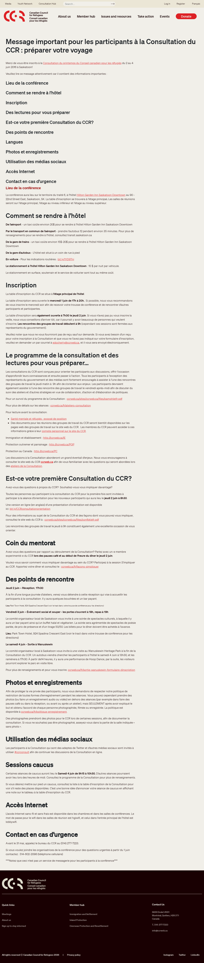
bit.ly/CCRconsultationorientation (30, 508)
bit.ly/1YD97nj (66, 259)
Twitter (182, 954)
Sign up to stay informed (14, 926)
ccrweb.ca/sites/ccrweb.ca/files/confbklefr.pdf (71, 519)
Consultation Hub (47, 3)
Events (165, 16)
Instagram (169, 954)
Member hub (86, 16)
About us (64, 16)
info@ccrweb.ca (160, 930)
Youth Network (25, 3)
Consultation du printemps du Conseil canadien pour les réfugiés (82, 63)
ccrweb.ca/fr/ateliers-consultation (70, 405)
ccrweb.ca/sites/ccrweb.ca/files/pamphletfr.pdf (94, 398)
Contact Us (158, 904)
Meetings (6, 914)
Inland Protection (78, 920)
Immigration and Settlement (83, 914)
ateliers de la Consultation (26, 466)
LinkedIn (195, 954)
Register (181, 3)
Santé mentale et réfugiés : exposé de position (39, 418)
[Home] (26, 16)
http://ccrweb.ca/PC (45, 451)
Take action (146, 16)
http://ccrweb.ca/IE (54, 437)
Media (8, 3)
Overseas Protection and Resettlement (89, 926)
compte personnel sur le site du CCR (64, 431)
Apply (114, 4)
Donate (186, 16)
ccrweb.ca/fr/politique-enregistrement (44, 711)
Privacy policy (73, 954)
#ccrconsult (22, 752)
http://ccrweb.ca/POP (61, 444)
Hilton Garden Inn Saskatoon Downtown (101, 195)
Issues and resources (116, 16)
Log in (167, 3)
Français (196, 3)
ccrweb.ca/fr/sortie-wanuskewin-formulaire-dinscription (101, 669)
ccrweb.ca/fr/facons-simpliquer (80, 566)
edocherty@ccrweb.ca (66, 342)
